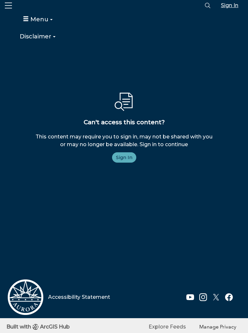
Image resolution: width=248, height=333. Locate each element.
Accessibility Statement (79, 297)
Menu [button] (39, 19)
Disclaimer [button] (36, 36)
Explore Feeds (167, 327)
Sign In (229, 5)
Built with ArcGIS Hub (38, 327)
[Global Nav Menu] (8, 5)
